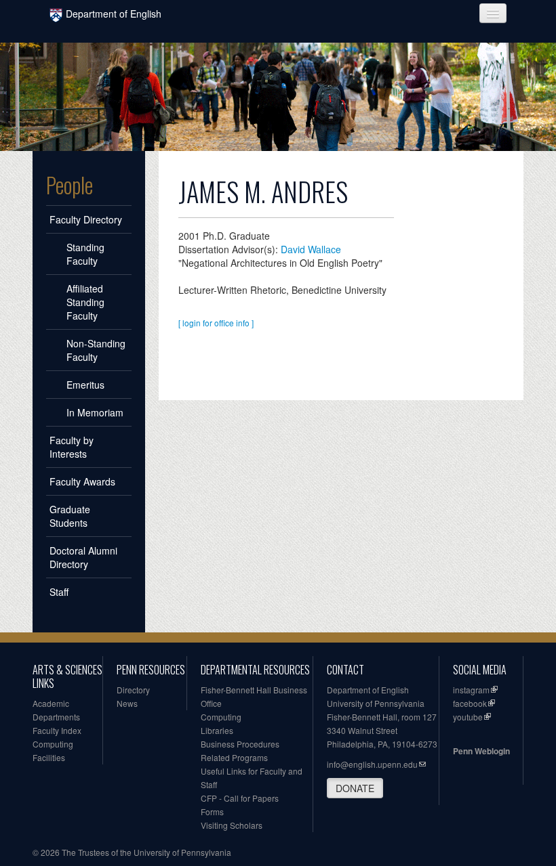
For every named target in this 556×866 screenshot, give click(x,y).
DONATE (355, 788)
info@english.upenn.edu (372, 764)
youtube (468, 716)
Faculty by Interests (71, 446)
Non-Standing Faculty (95, 350)
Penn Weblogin (481, 751)
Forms (212, 811)
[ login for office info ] (216, 322)
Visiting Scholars (231, 825)
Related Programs (234, 757)
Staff (58, 592)
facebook (470, 703)
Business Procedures (240, 744)
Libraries (217, 730)
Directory (133, 689)
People (69, 184)
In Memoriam (94, 412)
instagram (471, 689)
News (127, 703)
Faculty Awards (82, 481)
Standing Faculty (85, 253)
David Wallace (311, 249)
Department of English (113, 13)
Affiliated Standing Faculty (85, 302)
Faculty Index (57, 730)
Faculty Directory (85, 219)
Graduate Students (69, 515)
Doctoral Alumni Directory (83, 557)
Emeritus (85, 384)
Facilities (49, 757)
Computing (53, 744)
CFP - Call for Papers (240, 798)
